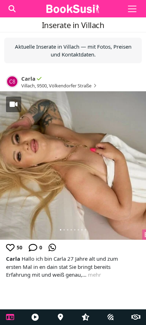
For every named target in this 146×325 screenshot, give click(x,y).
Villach (28, 85)
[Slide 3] (67, 230)
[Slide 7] (82, 230)
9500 (42, 85)
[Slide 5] (74, 230)
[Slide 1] (60, 230)
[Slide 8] (85, 230)
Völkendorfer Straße (70, 85)
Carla (28, 78)
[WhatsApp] (52, 247)
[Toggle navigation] (132, 9)
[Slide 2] (64, 230)
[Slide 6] (78, 230)
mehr (94, 274)
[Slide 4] (71, 230)
